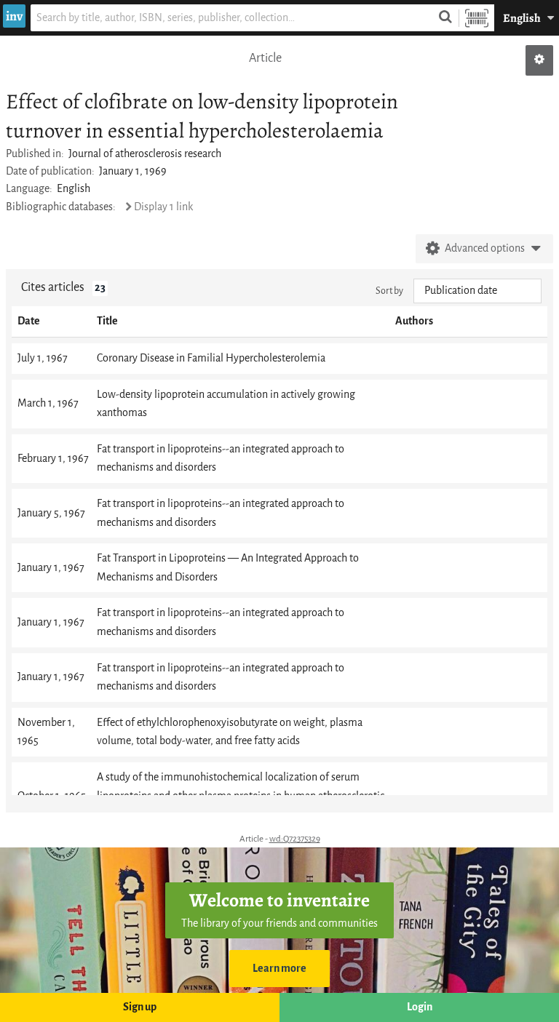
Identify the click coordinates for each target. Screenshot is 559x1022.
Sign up (139, 1007)
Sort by (389, 290)
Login (419, 1007)
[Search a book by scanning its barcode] (476, 17)
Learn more (279, 968)
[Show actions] (539, 60)
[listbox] (477, 291)
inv (14, 16)
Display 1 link (163, 207)
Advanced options (485, 248)
